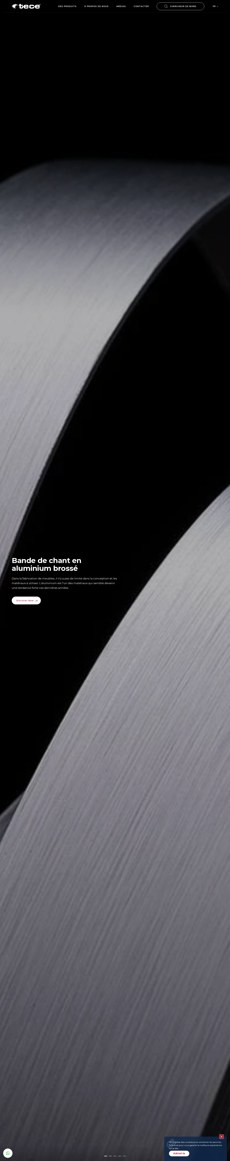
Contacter (141, 6)
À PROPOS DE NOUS (96, 6)
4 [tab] (119, 1156)
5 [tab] (124, 1156)
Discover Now (25, 600)
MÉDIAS (121, 6)
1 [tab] (105, 1156)
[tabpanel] (115, 580)
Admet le (179, 1153)
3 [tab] (115, 1156)
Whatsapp (8, 1153)
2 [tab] (110, 1156)
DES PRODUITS (67, 6)
